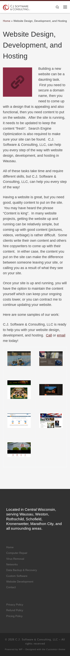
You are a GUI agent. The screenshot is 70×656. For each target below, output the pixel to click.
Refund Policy (14, 610)
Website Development (19, 581)
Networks (12, 564)
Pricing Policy (14, 616)
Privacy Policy (14, 604)
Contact (11, 587)
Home (6, 20)
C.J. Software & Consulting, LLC (36, 639)
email (61, 335)
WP (21, 649)
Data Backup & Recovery (21, 570)
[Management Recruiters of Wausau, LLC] (19, 420)
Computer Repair (16, 553)
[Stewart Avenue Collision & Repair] (51, 358)
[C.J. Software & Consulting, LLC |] (16, 6)
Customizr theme (55, 649)
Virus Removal (15, 558)
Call (49, 335)
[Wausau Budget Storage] (19, 449)
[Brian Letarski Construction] (51, 389)
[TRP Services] (51, 420)
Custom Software (16, 576)
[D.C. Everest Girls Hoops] (19, 389)
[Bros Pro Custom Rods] (19, 358)
